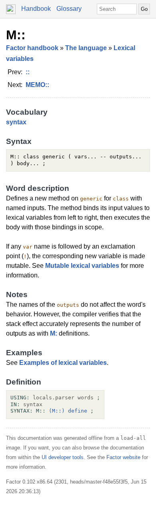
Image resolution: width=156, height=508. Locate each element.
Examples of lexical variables (63, 362)
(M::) (57, 411)
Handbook (36, 8)
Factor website (123, 457)
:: (28, 72)
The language (86, 48)
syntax (16, 122)
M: (53, 333)
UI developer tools (63, 457)
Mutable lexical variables (82, 265)
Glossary (69, 8)
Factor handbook (32, 48)
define (77, 411)
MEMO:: (37, 84)
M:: (16, 35)
